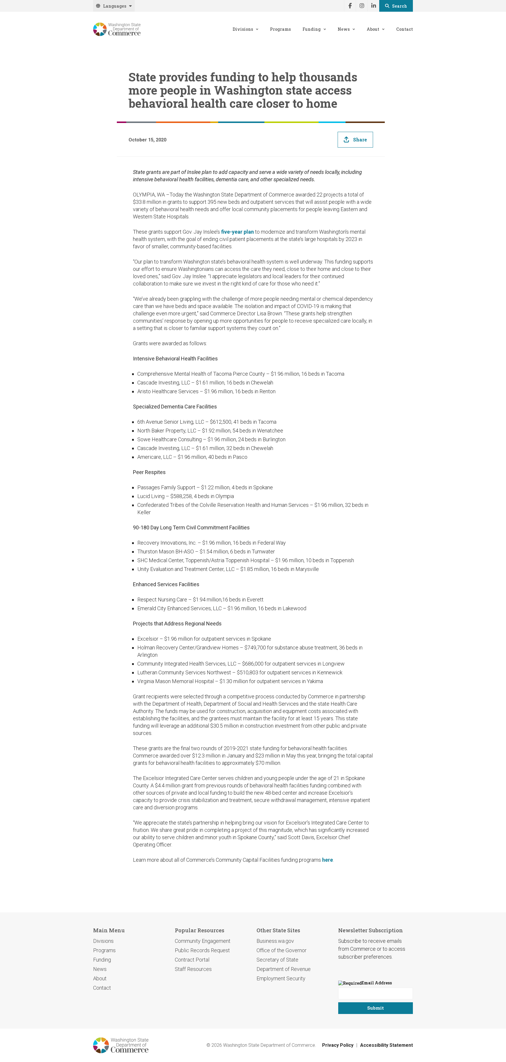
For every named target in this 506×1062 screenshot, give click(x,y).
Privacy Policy (337, 1045)
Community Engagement (202, 941)
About (373, 29)
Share (360, 139)
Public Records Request (202, 950)
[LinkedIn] (373, 6)
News (344, 29)
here (327, 860)
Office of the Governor (282, 950)
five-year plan (237, 232)
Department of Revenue (284, 969)
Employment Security (281, 978)
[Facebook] (350, 6)
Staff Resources (193, 969)
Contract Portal (192, 960)
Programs (280, 29)
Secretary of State (277, 960)
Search (399, 6)
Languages (114, 6)
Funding (311, 29)
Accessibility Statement (386, 1045)
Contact (404, 29)
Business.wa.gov (275, 941)
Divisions (243, 29)
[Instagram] (361, 6)
